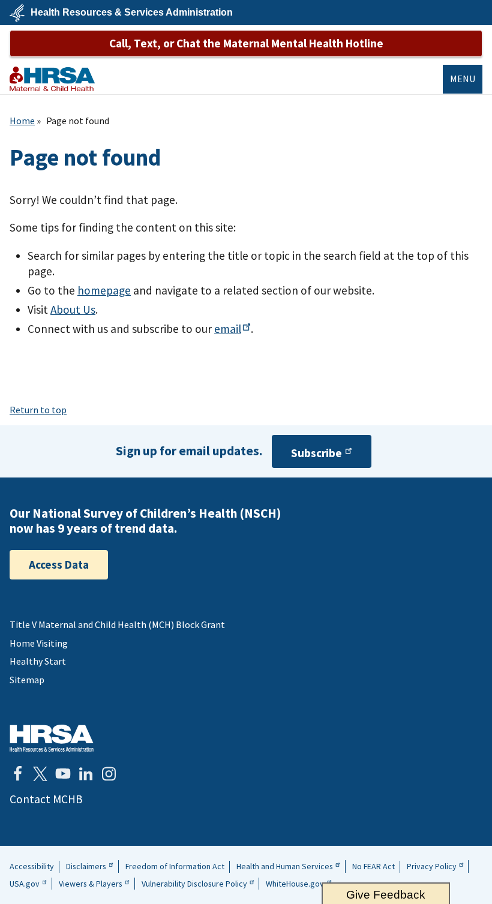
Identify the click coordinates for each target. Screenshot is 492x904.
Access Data (59, 564)
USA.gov (25, 883)
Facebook (17, 774)
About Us (72, 309)
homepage (104, 290)
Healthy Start (38, 661)
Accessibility (32, 866)
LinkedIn (86, 774)
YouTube (63, 774)
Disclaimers (86, 866)
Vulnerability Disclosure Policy (194, 883)
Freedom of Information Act (174, 866)
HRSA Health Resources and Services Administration (52, 738)
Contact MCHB (46, 799)
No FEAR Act (373, 866)
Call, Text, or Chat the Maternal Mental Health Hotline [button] (246, 43)
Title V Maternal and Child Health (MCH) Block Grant (117, 624)
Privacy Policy (432, 866)
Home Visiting (39, 643)
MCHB (52, 79)
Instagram (108, 774)
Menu (462, 79)
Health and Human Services (284, 866)
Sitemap (27, 680)
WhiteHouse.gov (295, 883)
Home (22, 121)
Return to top (38, 410)
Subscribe (316, 453)
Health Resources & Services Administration (132, 12)
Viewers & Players (90, 883)
